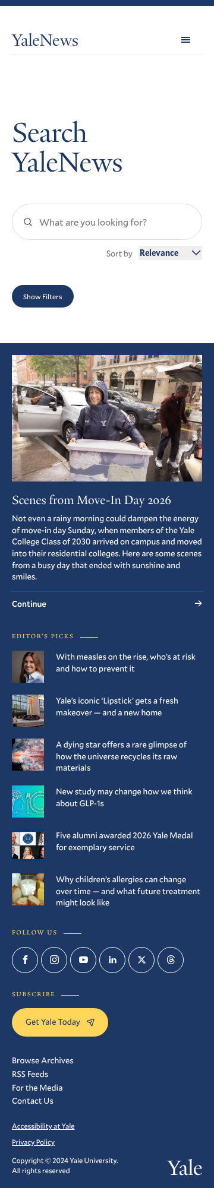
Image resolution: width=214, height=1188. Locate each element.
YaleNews (45, 42)
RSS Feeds (30, 1073)
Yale (184, 1170)
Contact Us (33, 1100)
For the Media (37, 1087)
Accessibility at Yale (43, 1126)
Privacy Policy (33, 1142)
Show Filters (42, 296)
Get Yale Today (53, 1021)
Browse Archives (43, 1060)
